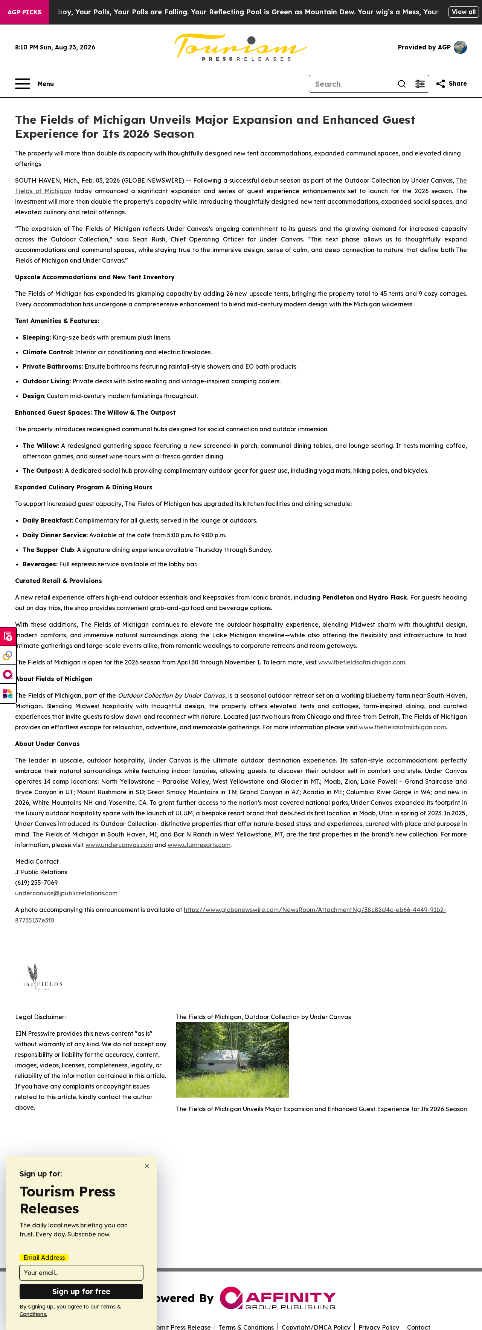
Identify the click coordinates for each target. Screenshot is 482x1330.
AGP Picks (24, 12)
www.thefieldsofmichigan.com (361, 662)
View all (464, 11)
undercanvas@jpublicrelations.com (66, 893)
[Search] (402, 83)
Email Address (44, 1257)
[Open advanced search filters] (420, 83)
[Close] (147, 1166)
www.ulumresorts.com (199, 845)
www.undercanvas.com (119, 845)
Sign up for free (81, 1291)
